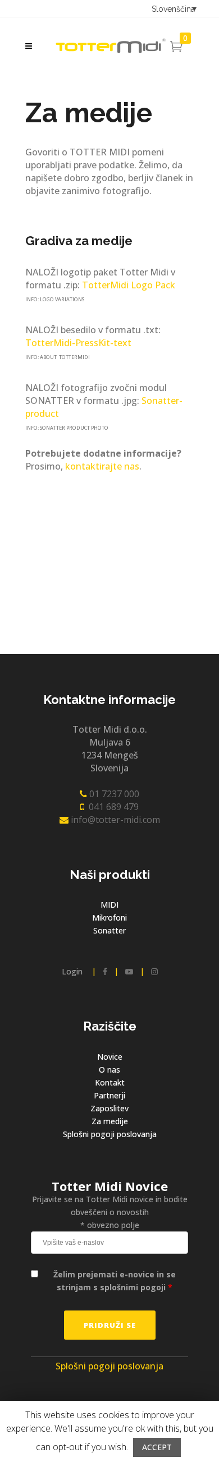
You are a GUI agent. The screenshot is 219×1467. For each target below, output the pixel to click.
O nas (109, 1069)
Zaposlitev (109, 1108)
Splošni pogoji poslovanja (110, 1134)
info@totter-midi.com (114, 819)
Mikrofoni (109, 917)
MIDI (109, 904)
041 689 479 (111, 807)
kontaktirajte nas (102, 466)
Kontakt (110, 1082)
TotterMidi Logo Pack (128, 285)
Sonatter (109, 930)
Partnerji (109, 1095)
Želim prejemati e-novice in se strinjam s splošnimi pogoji (114, 1281)
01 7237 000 (113, 794)
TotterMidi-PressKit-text (78, 343)
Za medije (110, 1121)
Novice (109, 1056)
